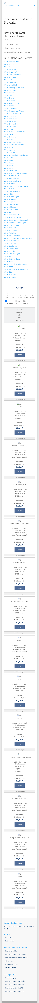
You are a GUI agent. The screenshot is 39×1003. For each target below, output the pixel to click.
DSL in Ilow (8, 95)
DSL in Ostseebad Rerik (12, 142)
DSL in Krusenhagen (11, 82)
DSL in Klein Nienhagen (12, 181)
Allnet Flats (9, 961)
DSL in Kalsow (9, 98)
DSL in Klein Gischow (11, 225)
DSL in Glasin (8, 165)
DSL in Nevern (9, 147)
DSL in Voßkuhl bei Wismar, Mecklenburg (18, 186)
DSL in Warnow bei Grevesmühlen (16, 269)
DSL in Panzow (9, 106)
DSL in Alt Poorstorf (11, 152)
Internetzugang (10, 978)
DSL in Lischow (9, 80)
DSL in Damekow (10, 69)
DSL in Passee (9, 163)
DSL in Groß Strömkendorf (13, 75)
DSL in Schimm (9, 194)
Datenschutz (9, 941)
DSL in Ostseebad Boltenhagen (15, 223)
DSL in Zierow (9, 134)
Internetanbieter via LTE (14, 988)
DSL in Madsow (9, 101)
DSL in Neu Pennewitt (11, 215)
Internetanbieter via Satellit (15, 981)
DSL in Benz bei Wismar (12, 113)
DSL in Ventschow (10, 233)
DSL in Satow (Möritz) (11, 249)
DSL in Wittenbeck (10, 230)
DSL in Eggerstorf (10, 150)
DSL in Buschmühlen (11, 103)
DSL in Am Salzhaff (10, 85)
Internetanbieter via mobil (14, 984)
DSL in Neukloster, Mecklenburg (15, 173)
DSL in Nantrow (9, 93)
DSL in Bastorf (9, 189)
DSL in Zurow (8, 158)
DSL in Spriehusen (10, 116)
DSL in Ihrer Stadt (11, 964)
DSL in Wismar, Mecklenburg (14, 132)
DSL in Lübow (8, 160)
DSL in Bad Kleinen (10, 277)
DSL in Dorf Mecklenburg (13, 176)
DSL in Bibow (8, 267)
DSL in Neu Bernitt (10, 246)
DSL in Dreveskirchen (11, 62)
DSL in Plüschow (9, 275)
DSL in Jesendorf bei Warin (13, 217)
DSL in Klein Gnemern (12, 191)
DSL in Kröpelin (9, 202)
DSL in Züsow (8, 129)
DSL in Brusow (9, 212)
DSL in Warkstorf (10, 121)
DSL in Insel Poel (10, 90)
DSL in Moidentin (10, 199)
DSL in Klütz (8, 272)
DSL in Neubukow (10, 119)
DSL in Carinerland (10, 137)
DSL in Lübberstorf (10, 207)
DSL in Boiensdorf (10, 72)
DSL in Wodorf (9, 64)
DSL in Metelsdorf (10, 171)
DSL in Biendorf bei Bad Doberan (16, 155)
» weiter (19, 355)
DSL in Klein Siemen (11, 204)
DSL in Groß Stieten (11, 210)
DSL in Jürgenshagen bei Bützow (15, 264)
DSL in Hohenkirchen (11, 178)
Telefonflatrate (10, 968)
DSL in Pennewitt (10, 228)
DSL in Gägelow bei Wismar (14, 145)
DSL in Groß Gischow (11, 241)
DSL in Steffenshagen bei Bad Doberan (18, 238)
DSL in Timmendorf (11, 108)
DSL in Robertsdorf (10, 67)
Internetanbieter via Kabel (14, 991)
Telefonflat (9, 304)
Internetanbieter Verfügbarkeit (16, 954)
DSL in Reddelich (10, 251)
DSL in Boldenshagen (11, 197)
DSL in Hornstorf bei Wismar (14, 111)
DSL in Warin (8, 262)
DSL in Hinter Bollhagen (12, 259)
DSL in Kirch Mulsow (11, 124)
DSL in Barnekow (10, 184)
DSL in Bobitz (8, 256)
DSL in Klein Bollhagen (12, 254)
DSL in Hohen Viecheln (12, 236)
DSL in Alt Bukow (10, 77)
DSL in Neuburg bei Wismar (14, 88)
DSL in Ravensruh (10, 139)
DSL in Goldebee (10, 126)
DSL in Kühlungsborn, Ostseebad (16, 220)
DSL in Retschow (10, 243)
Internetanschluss (11, 951)
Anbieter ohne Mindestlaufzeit (16, 958)
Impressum (9, 937)
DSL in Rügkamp (9, 168)
